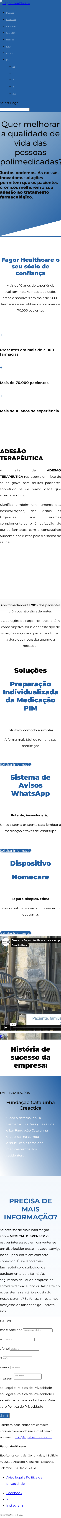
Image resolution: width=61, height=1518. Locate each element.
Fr (14, 80)
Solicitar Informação (15, 764)
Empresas (11, 26)
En (14, 73)
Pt (7, 60)
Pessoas (10, 13)
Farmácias (11, 19)
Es (14, 66)
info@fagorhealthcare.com (33, 1437)
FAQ (8, 46)
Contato (10, 53)
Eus (14, 93)
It (13, 87)
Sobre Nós (11, 33)
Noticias (10, 40)
